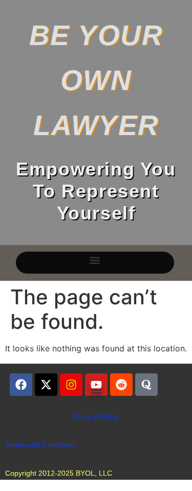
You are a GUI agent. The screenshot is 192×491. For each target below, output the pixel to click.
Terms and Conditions (40, 444)
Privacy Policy (96, 416)
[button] (95, 260)
